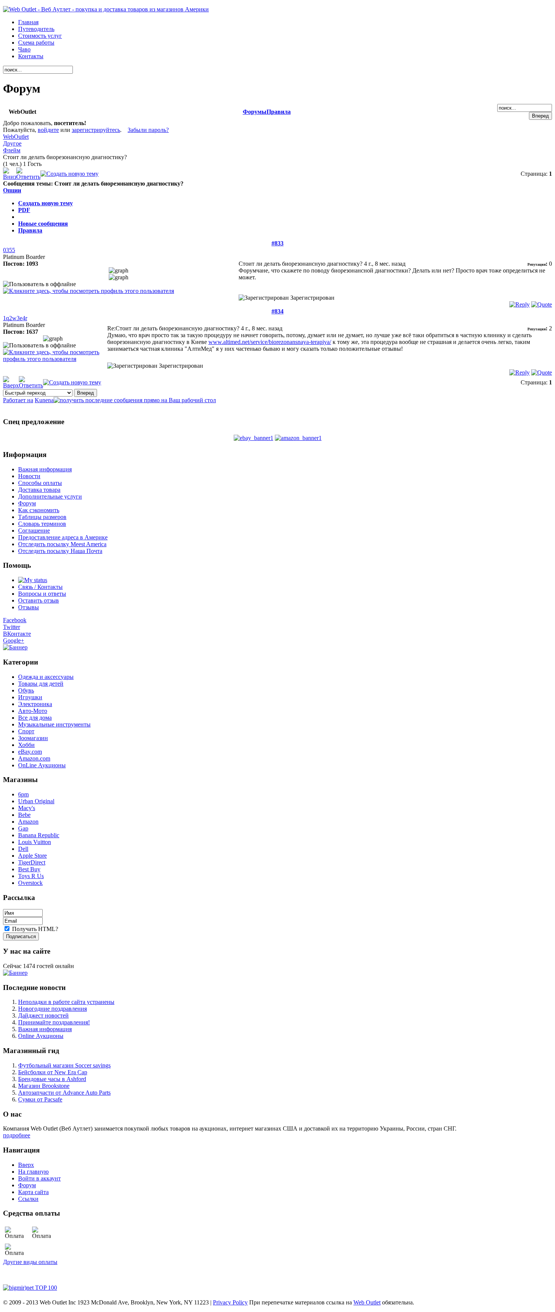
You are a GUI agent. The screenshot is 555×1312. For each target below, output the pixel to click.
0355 (9, 250)
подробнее (16, 1135)
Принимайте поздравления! (54, 1022)
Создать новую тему (45, 203)
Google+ (13, 640)
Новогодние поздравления (52, 1008)
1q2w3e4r (15, 318)
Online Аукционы (40, 1036)
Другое (12, 143)
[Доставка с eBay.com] (253, 438)
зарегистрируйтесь (96, 130)
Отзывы (28, 607)
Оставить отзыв (38, 600)
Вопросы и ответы (42, 593)
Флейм (11, 150)
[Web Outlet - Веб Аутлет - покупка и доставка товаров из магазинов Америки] (106, 9)
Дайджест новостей (43, 1015)
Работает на (18, 400)
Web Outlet (367, 1302)
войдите (48, 130)
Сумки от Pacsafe (40, 1099)
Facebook (14, 620)
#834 (277, 311)
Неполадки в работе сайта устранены (66, 1002)
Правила (279, 111)
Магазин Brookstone (43, 1086)
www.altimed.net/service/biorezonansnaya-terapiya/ (269, 342)
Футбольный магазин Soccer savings (64, 1065)
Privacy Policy (230, 1302)
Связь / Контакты (40, 587)
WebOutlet (16, 136)
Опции (12, 190)
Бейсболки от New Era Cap (52, 1072)
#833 (277, 243)
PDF (24, 210)
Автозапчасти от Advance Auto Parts (64, 1092)
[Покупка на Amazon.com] (298, 438)
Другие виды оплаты (30, 1262)
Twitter (11, 627)
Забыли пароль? (148, 130)
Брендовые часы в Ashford (52, 1079)
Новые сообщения (43, 223)
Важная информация (45, 1029)
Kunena (44, 400)
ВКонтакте (17, 633)
